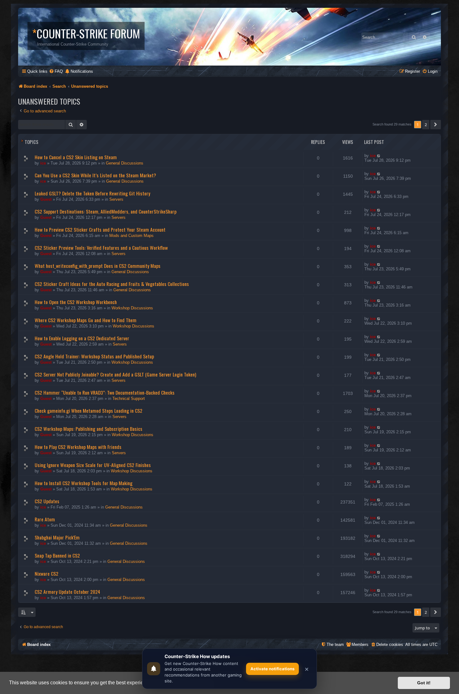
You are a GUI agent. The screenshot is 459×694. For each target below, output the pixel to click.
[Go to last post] (379, 155)
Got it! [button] (424, 682)
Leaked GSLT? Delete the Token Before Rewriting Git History (92, 193)
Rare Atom (45, 519)
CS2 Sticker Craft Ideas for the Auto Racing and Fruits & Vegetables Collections (112, 284)
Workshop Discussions (132, 308)
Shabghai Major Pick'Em (57, 537)
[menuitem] (56, 71)
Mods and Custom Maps (131, 235)
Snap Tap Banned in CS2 (57, 555)
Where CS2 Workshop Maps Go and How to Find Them (85, 320)
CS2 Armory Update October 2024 (67, 591)
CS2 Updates (47, 501)
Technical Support (128, 398)
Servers (116, 199)
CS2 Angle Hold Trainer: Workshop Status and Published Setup (94, 356)
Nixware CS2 (46, 573)
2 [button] (426, 124)
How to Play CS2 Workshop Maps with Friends (78, 446)
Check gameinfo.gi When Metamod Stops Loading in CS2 (88, 410)
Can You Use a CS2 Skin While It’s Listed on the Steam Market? (95, 175)
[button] (435, 124)
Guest (46, 199)
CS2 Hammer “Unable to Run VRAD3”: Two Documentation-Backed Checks (105, 392)
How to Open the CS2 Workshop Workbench (76, 302)
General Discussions (124, 163)
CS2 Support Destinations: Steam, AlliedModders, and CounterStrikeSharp (105, 211)
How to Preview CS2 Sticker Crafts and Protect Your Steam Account (100, 229)
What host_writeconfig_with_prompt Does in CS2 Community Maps (97, 265)
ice (43, 163)
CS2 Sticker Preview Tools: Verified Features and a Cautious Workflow (101, 247)
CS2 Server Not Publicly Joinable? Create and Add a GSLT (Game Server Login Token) (115, 374)
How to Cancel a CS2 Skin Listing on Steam (76, 157)
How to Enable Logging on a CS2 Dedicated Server (82, 338)
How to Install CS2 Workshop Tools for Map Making (83, 483)
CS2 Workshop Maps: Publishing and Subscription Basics (88, 428)
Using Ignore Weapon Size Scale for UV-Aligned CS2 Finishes (93, 465)
